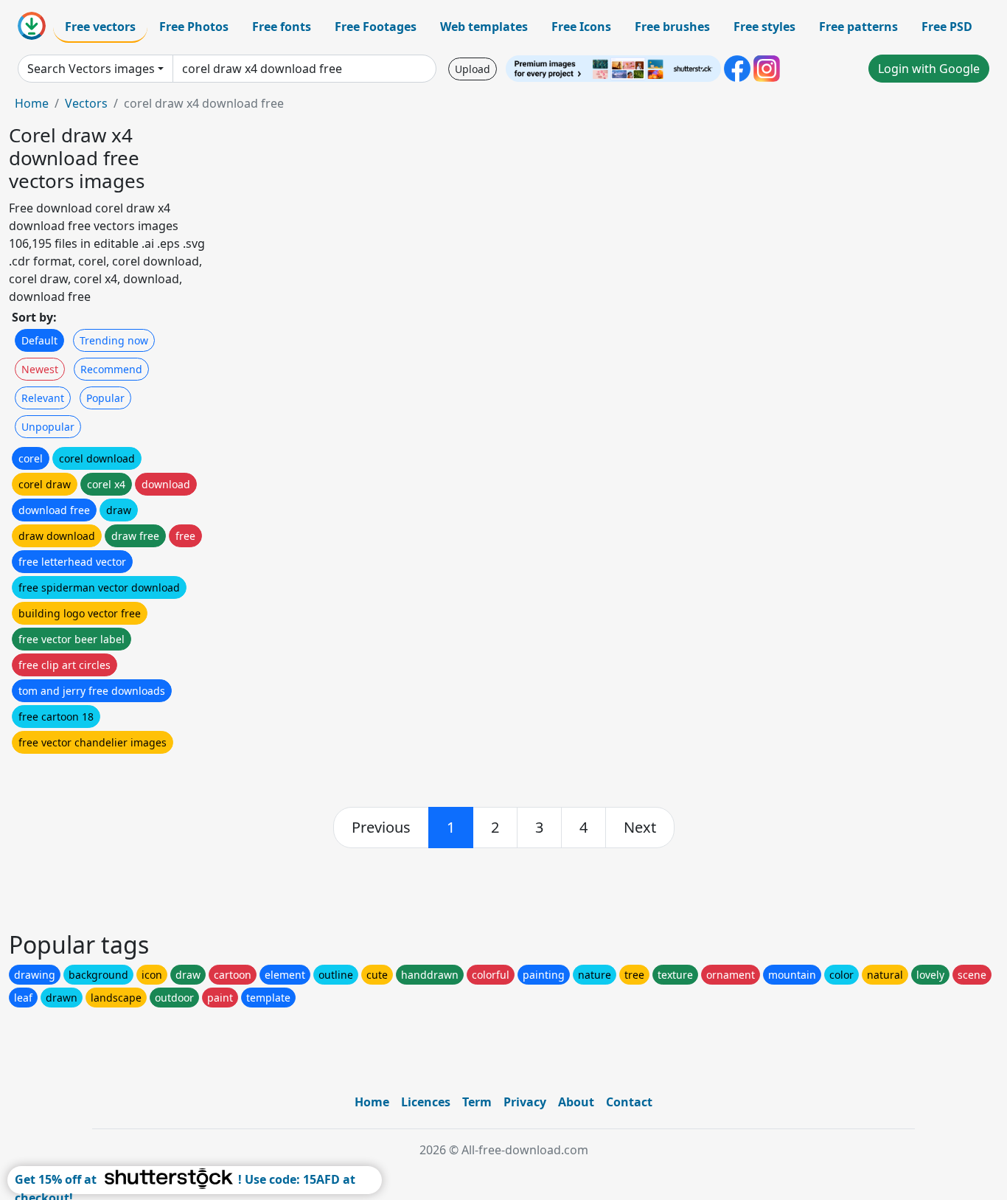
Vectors (86, 103)
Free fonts (281, 26)
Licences (425, 1102)
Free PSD (946, 26)
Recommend (111, 369)
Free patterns (858, 26)
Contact (629, 1102)
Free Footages (376, 26)
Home (32, 103)
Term (477, 1102)
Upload (472, 69)
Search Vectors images (91, 68)
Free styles (764, 26)
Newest (39, 369)
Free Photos (194, 26)
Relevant (42, 398)
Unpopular (47, 427)
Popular (105, 398)
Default (39, 340)
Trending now (114, 340)
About (576, 1102)
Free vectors (100, 26)
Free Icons (581, 26)
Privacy (524, 1102)
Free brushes (672, 26)
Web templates (484, 26)
